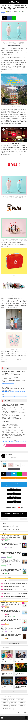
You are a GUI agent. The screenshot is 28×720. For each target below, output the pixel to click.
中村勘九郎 (22, 702)
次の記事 (23, 519)
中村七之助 (13, 702)
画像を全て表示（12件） (14, 45)
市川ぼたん (5, 702)
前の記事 (4, 519)
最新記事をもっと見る (14, 643)
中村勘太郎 (13, 705)
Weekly (14, 580)
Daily (5, 580)
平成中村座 (5, 705)
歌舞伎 (4, 699)
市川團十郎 (11, 699)
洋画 (17, 526)
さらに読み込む (14, 691)
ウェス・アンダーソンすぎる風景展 (11, 529)
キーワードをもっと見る (21, 712)
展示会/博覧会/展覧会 (8, 526)
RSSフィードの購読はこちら (14, 478)
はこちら (10, 445)
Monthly (23, 580)
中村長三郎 (22, 705)
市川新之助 (20, 699)
